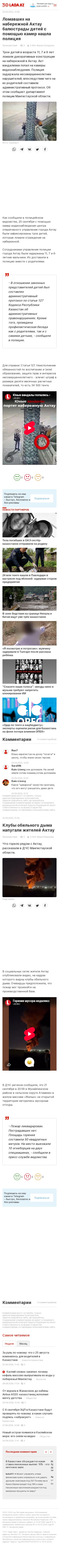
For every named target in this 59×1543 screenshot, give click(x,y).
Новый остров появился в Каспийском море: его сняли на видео (27, 1434)
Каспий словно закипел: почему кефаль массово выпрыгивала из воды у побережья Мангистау (28, 1375)
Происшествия (9, 45)
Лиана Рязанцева (45, 837)
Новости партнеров (15, 509)
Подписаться (41, 498)
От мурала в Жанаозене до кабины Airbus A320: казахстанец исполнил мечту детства (25, 1394)
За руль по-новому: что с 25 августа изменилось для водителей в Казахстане (25, 1356)
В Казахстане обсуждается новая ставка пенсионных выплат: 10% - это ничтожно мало (27, 1464)
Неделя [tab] (9, 1343)
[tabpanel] (29, 1396)
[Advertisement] (29, 182)
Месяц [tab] (23, 1343)
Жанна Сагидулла (45, 45)
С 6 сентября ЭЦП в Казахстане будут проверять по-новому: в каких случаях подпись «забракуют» (27, 1415)
